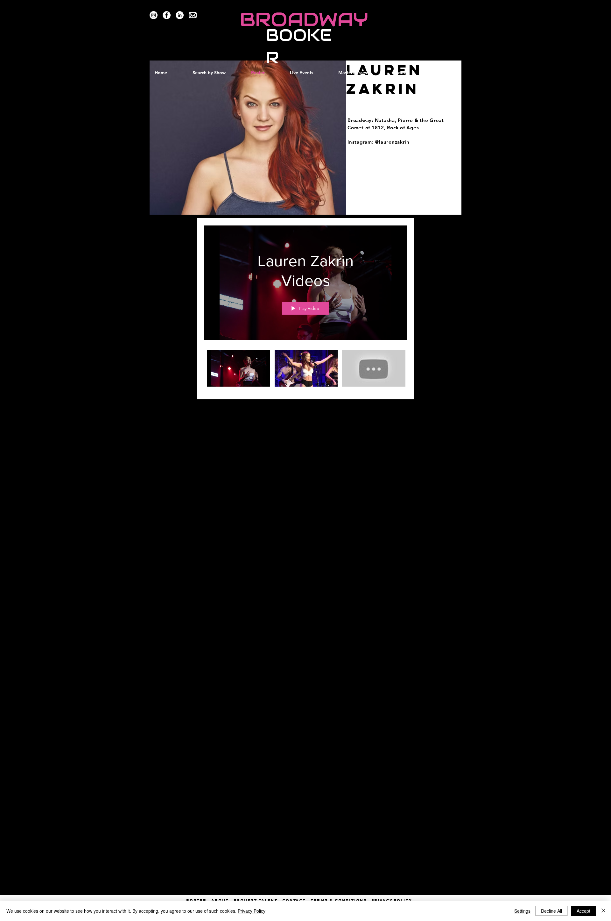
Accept (583, 911)
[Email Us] (193, 15)
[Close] (603, 911)
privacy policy (391, 900)
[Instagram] (154, 15)
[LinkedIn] (180, 15)
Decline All (551, 911)
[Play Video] (238, 368)
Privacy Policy (251, 911)
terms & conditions (339, 900)
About (220, 900)
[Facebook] (167, 15)
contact (294, 900)
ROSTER (198, 900)
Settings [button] (522, 911)
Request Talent (255, 900)
